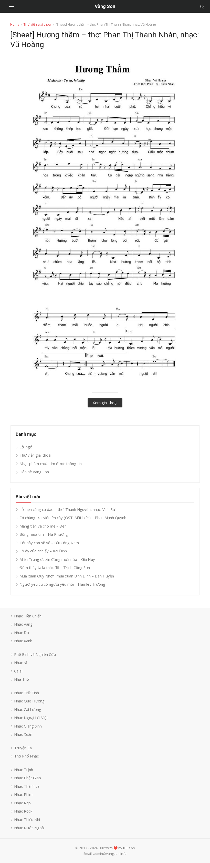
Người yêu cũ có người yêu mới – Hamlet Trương (62, 584)
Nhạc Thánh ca (26, 786)
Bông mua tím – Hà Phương (43, 534)
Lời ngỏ (25, 446)
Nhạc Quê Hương (29, 700)
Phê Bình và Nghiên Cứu (35, 654)
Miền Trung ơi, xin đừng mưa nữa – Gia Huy (57, 559)
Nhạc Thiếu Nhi (27, 819)
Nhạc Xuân (23, 734)
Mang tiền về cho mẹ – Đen (43, 526)
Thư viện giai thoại (37, 24)
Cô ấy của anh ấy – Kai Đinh (43, 550)
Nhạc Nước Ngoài (29, 827)
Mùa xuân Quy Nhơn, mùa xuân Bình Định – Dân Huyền (66, 575)
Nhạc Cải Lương (27, 709)
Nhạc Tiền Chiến (27, 615)
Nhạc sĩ (20, 662)
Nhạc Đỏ (21, 632)
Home (14, 24)
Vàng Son (105, 6)
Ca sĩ (18, 670)
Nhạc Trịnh (23, 769)
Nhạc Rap (22, 802)
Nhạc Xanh (23, 640)
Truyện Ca (23, 747)
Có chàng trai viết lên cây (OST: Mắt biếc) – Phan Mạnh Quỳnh (72, 517)
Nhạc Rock (23, 811)
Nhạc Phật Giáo (27, 777)
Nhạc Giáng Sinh (28, 726)
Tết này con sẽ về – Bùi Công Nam (49, 542)
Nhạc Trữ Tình (26, 692)
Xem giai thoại (105, 402)
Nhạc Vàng (23, 624)
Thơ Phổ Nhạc (26, 756)
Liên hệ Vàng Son (34, 471)
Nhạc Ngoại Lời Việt (31, 717)
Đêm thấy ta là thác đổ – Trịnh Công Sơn (54, 567)
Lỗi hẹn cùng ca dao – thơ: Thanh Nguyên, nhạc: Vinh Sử (67, 509)
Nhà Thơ (21, 679)
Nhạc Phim (23, 794)
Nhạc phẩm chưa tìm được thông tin (50, 463)
